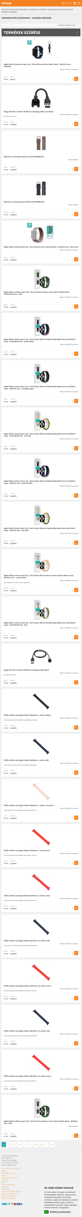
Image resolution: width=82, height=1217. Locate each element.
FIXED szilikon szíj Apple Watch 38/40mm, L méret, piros (27, 850)
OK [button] (46, 1212)
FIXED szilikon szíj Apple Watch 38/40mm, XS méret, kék (27, 1031)
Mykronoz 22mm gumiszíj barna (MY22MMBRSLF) (24, 156)
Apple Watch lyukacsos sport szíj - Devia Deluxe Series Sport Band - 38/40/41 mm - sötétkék (37, 65)
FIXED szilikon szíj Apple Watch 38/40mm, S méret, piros (27, 895)
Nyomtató (5, 1180)
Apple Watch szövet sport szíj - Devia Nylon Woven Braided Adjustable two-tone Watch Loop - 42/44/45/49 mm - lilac (39, 623)
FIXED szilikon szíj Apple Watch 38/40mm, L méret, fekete (27, 715)
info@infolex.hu (11, 1165)
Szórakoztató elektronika (16, 18)
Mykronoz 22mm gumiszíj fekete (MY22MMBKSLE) (24, 202)
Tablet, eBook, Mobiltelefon (10, 1169)
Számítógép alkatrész (8, 1173)
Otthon (4, 1175)
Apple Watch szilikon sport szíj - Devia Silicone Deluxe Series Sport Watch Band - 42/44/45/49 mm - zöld (37, 293)
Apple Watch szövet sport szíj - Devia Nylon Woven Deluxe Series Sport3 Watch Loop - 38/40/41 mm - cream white (39, 576)
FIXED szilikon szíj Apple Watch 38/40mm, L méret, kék (26, 760)
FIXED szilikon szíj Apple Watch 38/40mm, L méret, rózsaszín (28, 805)
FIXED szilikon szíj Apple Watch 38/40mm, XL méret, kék (27, 940)
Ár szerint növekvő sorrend (67, 25)
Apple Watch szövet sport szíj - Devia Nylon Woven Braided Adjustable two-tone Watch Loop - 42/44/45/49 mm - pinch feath (39, 340)
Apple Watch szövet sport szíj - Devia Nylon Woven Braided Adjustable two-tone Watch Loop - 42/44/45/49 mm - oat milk (39, 435)
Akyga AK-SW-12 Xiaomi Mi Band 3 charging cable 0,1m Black (28, 111)
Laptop (4, 1171)
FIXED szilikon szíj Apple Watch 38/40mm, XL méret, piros (27, 986)
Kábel (3, 1182)
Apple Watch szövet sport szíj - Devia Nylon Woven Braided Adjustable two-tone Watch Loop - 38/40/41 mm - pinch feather (39, 482)
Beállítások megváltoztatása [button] (60, 1212)
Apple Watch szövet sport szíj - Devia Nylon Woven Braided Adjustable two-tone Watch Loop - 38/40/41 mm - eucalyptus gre (39, 387)
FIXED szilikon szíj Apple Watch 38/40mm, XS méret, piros (27, 1076)
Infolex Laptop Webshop (9, 1156)
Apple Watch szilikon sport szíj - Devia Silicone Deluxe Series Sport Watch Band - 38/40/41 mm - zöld (41, 1122)
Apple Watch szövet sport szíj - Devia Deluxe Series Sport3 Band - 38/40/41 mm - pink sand (41, 247)
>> (52, 1144)
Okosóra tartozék (41, 18)
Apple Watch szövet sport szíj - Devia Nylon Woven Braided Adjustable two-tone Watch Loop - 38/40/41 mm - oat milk (39, 529)
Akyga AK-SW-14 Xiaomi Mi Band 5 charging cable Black (26, 670)
